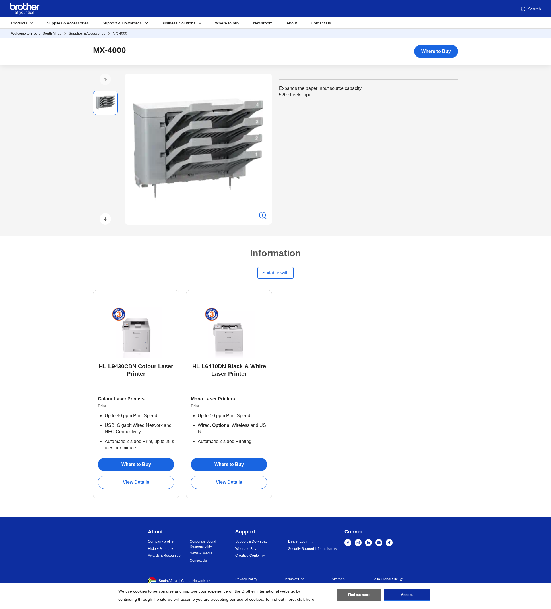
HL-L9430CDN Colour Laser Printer (136, 370)
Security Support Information (310, 549)
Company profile (161, 541)
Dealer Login (298, 541)
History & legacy (160, 549)
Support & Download (251, 541)
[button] (105, 79)
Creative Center (247, 556)
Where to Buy (436, 51)
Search (534, 9)
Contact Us (321, 23)
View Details (136, 482)
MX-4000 (120, 34)
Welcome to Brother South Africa (36, 34)
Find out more (359, 595)
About (291, 23)
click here (305, 599)
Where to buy (227, 23)
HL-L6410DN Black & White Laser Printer (229, 370)
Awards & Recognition (165, 556)
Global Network (193, 581)
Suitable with (275, 272)
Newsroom (263, 23)
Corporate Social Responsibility (203, 543)
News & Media (201, 553)
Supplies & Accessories (68, 23)
